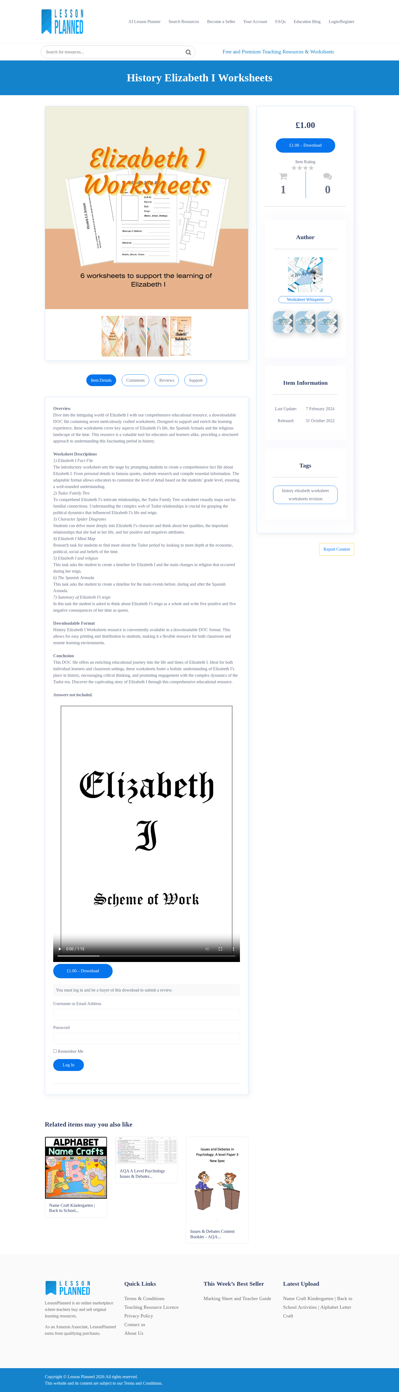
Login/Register (341, 21)
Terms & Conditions (144, 1298)
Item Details (101, 380)
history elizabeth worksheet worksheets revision (305, 494)
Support (195, 380)
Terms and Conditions (143, 1383)
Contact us (134, 1324)
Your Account (255, 21)
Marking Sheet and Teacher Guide (237, 1298)
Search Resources (184, 21)
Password (61, 1027)
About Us (133, 1333)
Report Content (337, 549)
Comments (135, 380)
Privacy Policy (138, 1316)
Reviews (166, 380)
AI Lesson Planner (144, 21)
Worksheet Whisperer (305, 299)
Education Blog (307, 21)
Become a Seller (221, 21)
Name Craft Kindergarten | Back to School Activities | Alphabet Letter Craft (317, 1307)
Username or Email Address (77, 1003)
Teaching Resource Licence (151, 1307)
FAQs (280, 21)
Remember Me (70, 1051)
